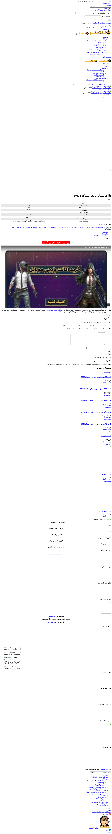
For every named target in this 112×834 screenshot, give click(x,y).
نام (110, 347)
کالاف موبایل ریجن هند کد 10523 (101, 88)
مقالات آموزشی (106, 26)
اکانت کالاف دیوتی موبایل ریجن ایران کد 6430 (95, 389)
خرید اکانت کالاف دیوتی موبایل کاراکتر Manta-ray (46, 227)
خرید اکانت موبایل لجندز (56, 638)
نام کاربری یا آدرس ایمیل (101, 13)
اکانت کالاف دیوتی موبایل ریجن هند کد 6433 (96, 377)
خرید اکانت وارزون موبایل (96, 49)
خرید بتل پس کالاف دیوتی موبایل (56, 629)
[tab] (54, 232)
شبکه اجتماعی (100, 800)
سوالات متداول (100, 799)
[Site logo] (100, 34)
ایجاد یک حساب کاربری (102, 10)
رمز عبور (106, 16)
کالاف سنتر (103, 769)
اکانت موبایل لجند (99, 45)
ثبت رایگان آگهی (106, 57)
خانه (109, 84)
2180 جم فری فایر (105, 511)
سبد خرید (56, 563)
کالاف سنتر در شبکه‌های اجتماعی (56, 595)
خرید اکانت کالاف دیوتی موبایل (95, 40)
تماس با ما (101, 797)
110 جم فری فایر (105, 436)
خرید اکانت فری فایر (56, 644)
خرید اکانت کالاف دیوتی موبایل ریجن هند (72, 227)
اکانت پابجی (101, 42)
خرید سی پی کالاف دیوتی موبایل (95, 52)
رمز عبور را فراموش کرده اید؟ (102, 23)
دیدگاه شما (107, 344)
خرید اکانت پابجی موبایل (56, 641)
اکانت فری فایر (98, 44)
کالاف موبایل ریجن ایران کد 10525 (101, 93)
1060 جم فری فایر (105, 474)
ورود (109, 19)
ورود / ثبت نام (104, 805)
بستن (109, 810)
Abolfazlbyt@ (52, 622)
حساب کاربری (56, 579)
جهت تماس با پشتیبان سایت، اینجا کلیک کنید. (98, 27)
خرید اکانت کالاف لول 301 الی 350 (22, 227)
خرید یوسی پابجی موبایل (97, 54)
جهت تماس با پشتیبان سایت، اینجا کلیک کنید (98, 1)
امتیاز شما (108, 331)
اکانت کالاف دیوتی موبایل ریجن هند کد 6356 (96, 424)
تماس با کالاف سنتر (56, 586)
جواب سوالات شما (56, 573)
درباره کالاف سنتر (56, 589)
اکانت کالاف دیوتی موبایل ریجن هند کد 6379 (96, 412)
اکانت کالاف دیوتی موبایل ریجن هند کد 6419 (96, 400)
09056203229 (52, 616)
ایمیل (109, 351)
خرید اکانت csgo (99, 47)
